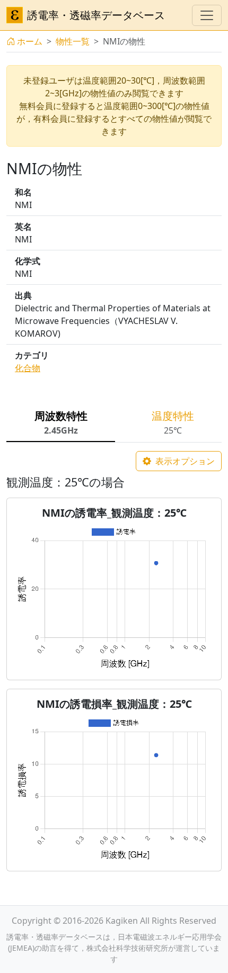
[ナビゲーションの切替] (207, 15)
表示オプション (184, 461)
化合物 (27, 368)
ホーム (29, 41)
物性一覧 (73, 41)
